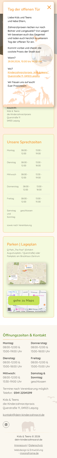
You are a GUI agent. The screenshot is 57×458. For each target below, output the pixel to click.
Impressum (20, 445)
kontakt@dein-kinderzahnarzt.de (23, 415)
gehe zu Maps (23, 300)
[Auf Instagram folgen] (6, 424)
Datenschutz (36, 445)
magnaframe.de (29, 453)
